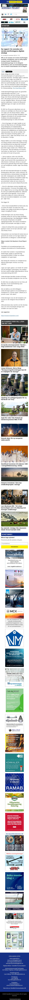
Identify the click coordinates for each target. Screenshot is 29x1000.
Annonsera (19, 1)
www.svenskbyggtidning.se (14, 960)
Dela (3, 71)
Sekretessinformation (15, 999)
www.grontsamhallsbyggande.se (14, 963)
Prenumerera (12, 1)
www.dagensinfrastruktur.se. (14, 961)
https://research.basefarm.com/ (10, 315)
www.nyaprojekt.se (14, 958)
